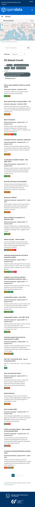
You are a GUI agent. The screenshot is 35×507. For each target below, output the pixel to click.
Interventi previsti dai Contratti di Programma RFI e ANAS (14, 338)
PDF (12, 134)
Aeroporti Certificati (10, 197)
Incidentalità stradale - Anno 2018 (15, 297)
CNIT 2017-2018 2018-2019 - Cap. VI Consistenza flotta (16, 360)
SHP (5, 424)
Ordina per (7, 54)
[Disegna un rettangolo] (32, 25)
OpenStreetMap (8, 41)
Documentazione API (8, 484)
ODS (12, 271)
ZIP (5, 250)
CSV (9, 96)
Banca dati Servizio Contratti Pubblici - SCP (17, 101)
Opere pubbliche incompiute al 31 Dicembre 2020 (14, 218)
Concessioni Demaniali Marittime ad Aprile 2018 (17, 452)
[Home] (2, 16)
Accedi (31, 1)
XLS (15, 134)
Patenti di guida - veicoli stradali (14, 239)
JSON (9, 114)
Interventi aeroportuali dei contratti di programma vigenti (16, 256)
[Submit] (28, 48)
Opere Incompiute (9, 120)
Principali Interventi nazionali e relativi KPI (17, 140)
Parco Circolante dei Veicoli (12, 373)
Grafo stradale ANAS (10, 409)
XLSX (6, 96)
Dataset (8, 16)
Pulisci (32, 21)
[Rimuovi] (11, 65)
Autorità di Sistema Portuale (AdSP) (15, 181)
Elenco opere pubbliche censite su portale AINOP (17, 86)
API (27, 483)
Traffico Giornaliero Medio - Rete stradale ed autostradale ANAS (17, 430)
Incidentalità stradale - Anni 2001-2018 (16, 317)
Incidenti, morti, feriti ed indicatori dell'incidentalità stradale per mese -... (16, 278)
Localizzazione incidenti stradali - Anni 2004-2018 (16, 161)
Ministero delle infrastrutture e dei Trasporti (11, 3)
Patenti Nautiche (9, 393)
